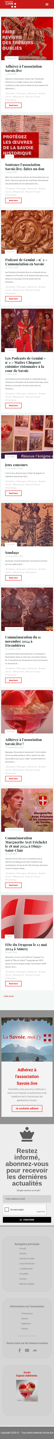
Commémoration (14, 629)
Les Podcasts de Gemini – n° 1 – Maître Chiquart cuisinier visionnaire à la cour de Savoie (25, 364)
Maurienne (19, 96)
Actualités (23, 1274)
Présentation (27, 1313)
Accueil (22, 1248)
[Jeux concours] (27, 437)
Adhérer (24, 1329)
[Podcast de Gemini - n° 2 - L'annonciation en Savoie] (27, 232)
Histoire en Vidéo (26, 1258)
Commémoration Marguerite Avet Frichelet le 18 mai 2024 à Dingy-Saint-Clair (26, 844)
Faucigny (22, 93)
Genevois (33, 93)
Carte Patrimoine (27, 1263)
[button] (46, 4)
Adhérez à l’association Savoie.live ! (23, 741)
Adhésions (11, 58)
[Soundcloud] (34, 1350)
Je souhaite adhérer (27, 1108)
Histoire (22, 1253)
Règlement (26, 1323)
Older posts (9, 996)
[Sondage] (27, 524)
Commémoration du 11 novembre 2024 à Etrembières (23, 641)
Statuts (24, 1318)
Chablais (11, 93)
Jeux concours (16, 464)
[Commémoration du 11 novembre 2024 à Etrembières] (27, 609)
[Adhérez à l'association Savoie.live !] (27, 711)
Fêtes (9, 936)
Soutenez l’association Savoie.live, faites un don (24, 166)
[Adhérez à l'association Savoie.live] (27, 38)
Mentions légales (26, 1284)
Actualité (11, 456)
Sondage (12, 552)
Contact (23, 1279)
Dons (9, 156)
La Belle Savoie (26, 1269)
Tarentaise (11, 100)
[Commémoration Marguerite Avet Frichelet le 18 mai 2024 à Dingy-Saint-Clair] (27, 810)
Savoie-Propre (33, 96)
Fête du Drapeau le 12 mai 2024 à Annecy (26, 946)
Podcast (10, 252)
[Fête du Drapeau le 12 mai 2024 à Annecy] (27, 916)
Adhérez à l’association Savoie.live (23, 68)
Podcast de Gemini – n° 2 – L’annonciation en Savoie (26, 261)
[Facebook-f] (19, 1350)
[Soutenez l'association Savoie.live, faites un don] (27, 136)
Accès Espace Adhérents (26, 1374)
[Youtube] (27, 1350)
